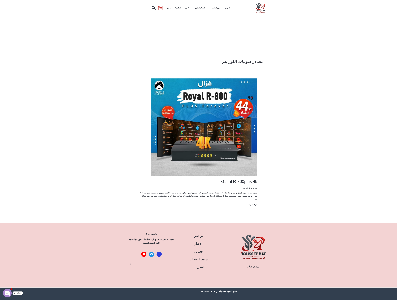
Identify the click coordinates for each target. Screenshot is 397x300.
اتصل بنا (178, 8)
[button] (153, 7)
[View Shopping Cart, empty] (160, 8)
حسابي (169, 8)
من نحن (199, 235)
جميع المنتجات (215, 8)
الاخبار (187, 8)
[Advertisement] (198, 31)
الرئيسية (227, 8)
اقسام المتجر (200, 8)
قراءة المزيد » (252, 204)
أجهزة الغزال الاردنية (250, 188)
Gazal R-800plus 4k (239, 181)
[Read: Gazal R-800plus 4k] (204, 127)
